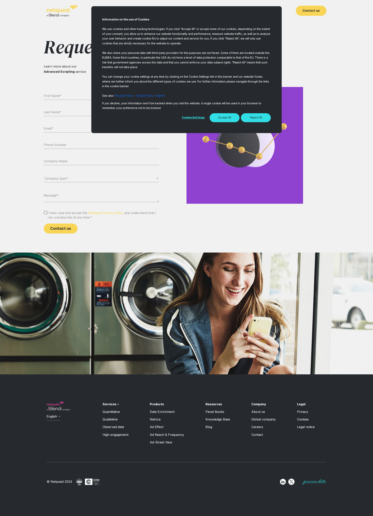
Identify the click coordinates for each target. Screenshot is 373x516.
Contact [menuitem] (257, 435)
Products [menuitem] (157, 404)
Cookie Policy (144, 95)
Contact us (311, 10)
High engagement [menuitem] (115, 435)
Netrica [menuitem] (155, 419)
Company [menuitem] (258, 404)
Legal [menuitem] (301, 404)
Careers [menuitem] (257, 427)
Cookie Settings (193, 117)
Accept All (224, 117)
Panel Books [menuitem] (215, 412)
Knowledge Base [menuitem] (218, 419)
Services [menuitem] (109, 404)
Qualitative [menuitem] (110, 419)
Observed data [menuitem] (113, 427)
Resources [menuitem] (214, 404)
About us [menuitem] (258, 412)
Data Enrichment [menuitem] (162, 412)
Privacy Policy (124, 95)
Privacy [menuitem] (302, 412)
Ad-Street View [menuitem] (161, 442)
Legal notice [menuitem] (306, 427)
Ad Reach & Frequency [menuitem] (167, 435)
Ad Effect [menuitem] (156, 427)
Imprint (160, 95)
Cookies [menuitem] (303, 419)
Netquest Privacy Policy (105, 213)
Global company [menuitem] (263, 419)
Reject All (256, 117)
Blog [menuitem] (209, 427)
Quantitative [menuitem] (111, 412)
